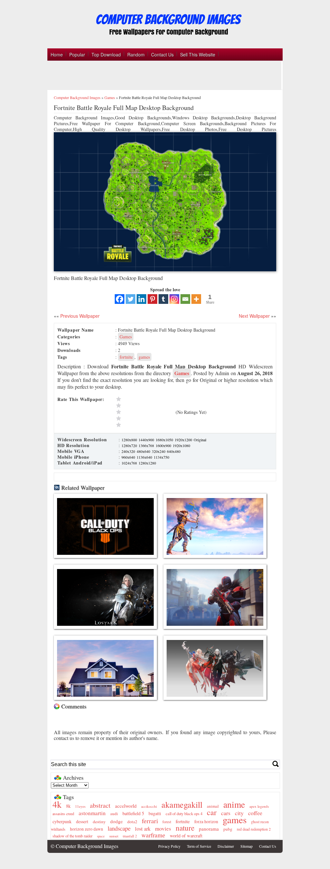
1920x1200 (184, 439)
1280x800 (129, 439)
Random (136, 54)
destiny (99, 821)
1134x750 (161, 457)
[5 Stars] (144, 399)
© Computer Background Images (84, 846)
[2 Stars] (144, 418)
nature (185, 828)
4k (57, 804)
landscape (119, 828)
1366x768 (147, 445)
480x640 (144, 451)
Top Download (106, 54)
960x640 (128, 457)
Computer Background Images (77, 97)
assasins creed (63, 813)
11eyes (80, 806)
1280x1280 (147, 462)
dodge (116, 821)
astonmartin (92, 813)
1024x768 (129, 462)
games (144, 357)
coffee (255, 813)
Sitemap (246, 846)
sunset (113, 836)
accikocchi (149, 806)
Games (109, 97)
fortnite (126, 357)
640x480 (173, 451)
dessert (82, 821)
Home (57, 54)
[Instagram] (174, 299)
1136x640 (145, 457)
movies (163, 828)
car (212, 812)
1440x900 (147, 439)
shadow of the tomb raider (72, 835)
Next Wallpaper (254, 316)
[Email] (185, 299)
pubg (227, 829)
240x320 (128, 451)
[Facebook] (119, 299)
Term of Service (199, 846)
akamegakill (181, 804)
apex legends (259, 806)
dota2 (132, 821)
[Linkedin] (141, 299)
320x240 (159, 451)
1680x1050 (165, 439)
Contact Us (162, 54)
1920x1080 (181, 445)
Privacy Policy (169, 846)
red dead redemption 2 (254, 829)
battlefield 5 (133, 813)
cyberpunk (62, 821)
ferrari (150, 820)
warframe (153, 835)
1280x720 (129, 445)
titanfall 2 (130, 836)
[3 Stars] (144, 412)
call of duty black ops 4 (184, 813)
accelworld (126, 806)
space (101, 836)
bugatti (155, 813)
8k (68, 806)
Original (200, 439)
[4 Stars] (144, 405)
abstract (100, 805)
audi (114, 813)
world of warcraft (186, 836)
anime (234, 804)
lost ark (142, 828)
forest (166, 821)
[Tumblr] (163, 299)
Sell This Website (197, 54)
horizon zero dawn (86, 829)
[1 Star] (144, 425)
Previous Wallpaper (79, 316)
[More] (196, 299)
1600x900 (164, 445)
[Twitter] (130, 299)
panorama (209, 828)
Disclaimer (226, 846)
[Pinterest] (152, 299)
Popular (77, 54)
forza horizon (206, 821)
